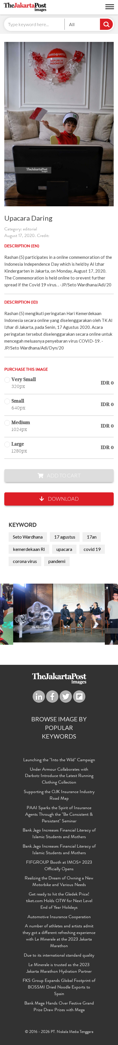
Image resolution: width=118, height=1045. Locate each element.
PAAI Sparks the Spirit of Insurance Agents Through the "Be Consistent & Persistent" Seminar (59, 815)
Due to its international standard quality (59, 955)
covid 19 (92, 549)
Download (63, 499)
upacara (64, 549)
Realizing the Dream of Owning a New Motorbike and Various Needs (59, 881)
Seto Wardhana (28, 536)
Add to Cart (63, 475)
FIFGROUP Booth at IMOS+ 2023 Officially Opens (59, 866)
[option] (59, 613)
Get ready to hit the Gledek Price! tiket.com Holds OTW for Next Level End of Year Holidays (59, 901)
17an (92, 536)
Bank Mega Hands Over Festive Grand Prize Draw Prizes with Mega (59, 1007)
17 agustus (64, 536)
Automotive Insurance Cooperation (59, 917)
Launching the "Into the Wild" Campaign (59, 760)
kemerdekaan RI (29, 549)
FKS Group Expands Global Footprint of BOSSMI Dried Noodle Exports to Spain (59, 988)
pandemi (56, 561)
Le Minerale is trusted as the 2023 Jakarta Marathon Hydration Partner (59, 968)
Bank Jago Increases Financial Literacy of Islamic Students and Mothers (59, 834)
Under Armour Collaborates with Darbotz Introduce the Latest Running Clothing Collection (59, 776)
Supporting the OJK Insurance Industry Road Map (59, 795)
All (71, 24)
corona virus (25, 561)
